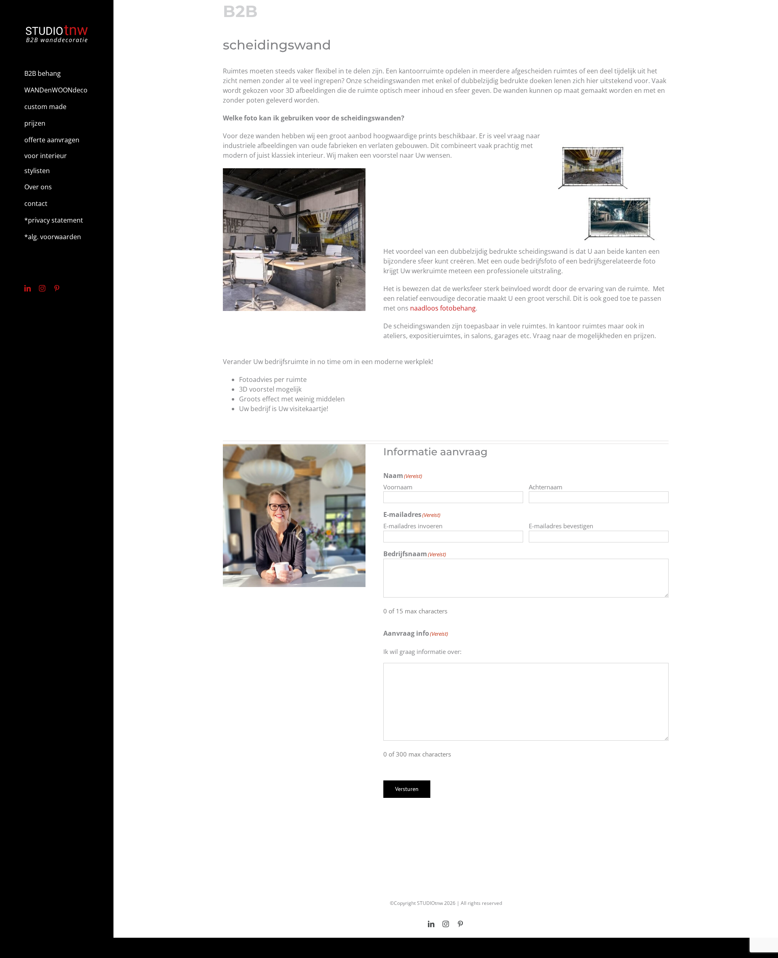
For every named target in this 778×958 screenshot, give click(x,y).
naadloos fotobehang (443, 308)
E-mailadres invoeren (412, 526)
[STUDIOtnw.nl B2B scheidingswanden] (294, 171)
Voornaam (398, 487)
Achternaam (545, 487)
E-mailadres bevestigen (561, 526)
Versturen (407, 789)
